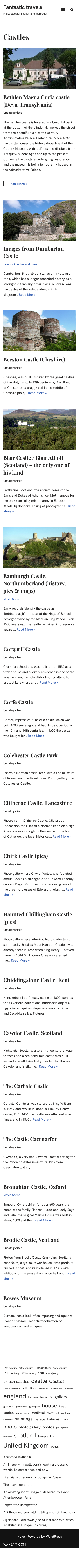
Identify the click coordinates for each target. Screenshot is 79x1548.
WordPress (54, 1536)
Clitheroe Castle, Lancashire (37, 802)
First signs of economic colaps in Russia (32, 1477)
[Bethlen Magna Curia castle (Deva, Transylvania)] (39, 68)
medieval (38, 1413)
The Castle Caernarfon (30, 1138)
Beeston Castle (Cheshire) (34, 359)
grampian (34, 1406)
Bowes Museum (22, 1298)
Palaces (53, 1419)
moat (50, 1413)
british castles (16, 1381)
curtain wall (57, 1388)
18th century (48, 1373)
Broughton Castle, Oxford (34, 1186)
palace (40, 1419)
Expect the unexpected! (20, 1505)
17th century (29, 1373)
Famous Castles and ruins (20, 264)
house (49, 1405)
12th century (10, 1367)
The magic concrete (17, 1484)
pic (57, 1427)
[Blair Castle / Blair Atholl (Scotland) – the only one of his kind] (39, 429)
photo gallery (30, 1427)
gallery (61, 1397)
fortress (33, 1397)
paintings (23, 1419)
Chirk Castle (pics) (25, 855)
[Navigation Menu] (63, 9)
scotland (25, 1435)
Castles (57, 1381)
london (8, 1413)
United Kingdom (26, 1445)
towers (43, 1436)
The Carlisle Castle (25, 1085)
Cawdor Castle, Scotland (32, 1032)
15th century (60, 1367)
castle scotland (11, 1388)
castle (39, 1381)
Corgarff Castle (21, 648)
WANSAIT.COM (14, 1544)
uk (52, 1436)
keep (62, 1406)
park (65, 1419)
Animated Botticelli (17, 1457)
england (14, 1396)
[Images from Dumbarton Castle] (39, 220)
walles (55, 1446)
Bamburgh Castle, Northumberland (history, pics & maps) (34, 583)
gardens (8, 1406)
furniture (46, 1397)
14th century (43, 1368)
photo (10, 1426)
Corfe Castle (18, 701)
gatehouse (21, 1406)
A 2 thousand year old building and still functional (39, 1512)
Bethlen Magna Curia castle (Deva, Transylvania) (36, 100)
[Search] (72, 9)
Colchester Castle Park (30, 755)
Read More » (18, 184)
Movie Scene (11, 599)
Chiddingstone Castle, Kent (36, 979)
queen (64, 1427)
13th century (26, 1367)
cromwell (44, 1388)
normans (8, 1419)
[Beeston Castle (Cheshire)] (39, 330)
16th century (11, 1373)
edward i (69, 1388)
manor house (22, 1413)
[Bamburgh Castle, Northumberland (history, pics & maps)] (39, 547)
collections (29, 1388)
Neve (21, 1536)
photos (48, 1427)
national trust (63, 1413)
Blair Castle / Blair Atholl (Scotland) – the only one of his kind (36, 465)
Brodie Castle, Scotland (31, 1239)
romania (7, 1436)
